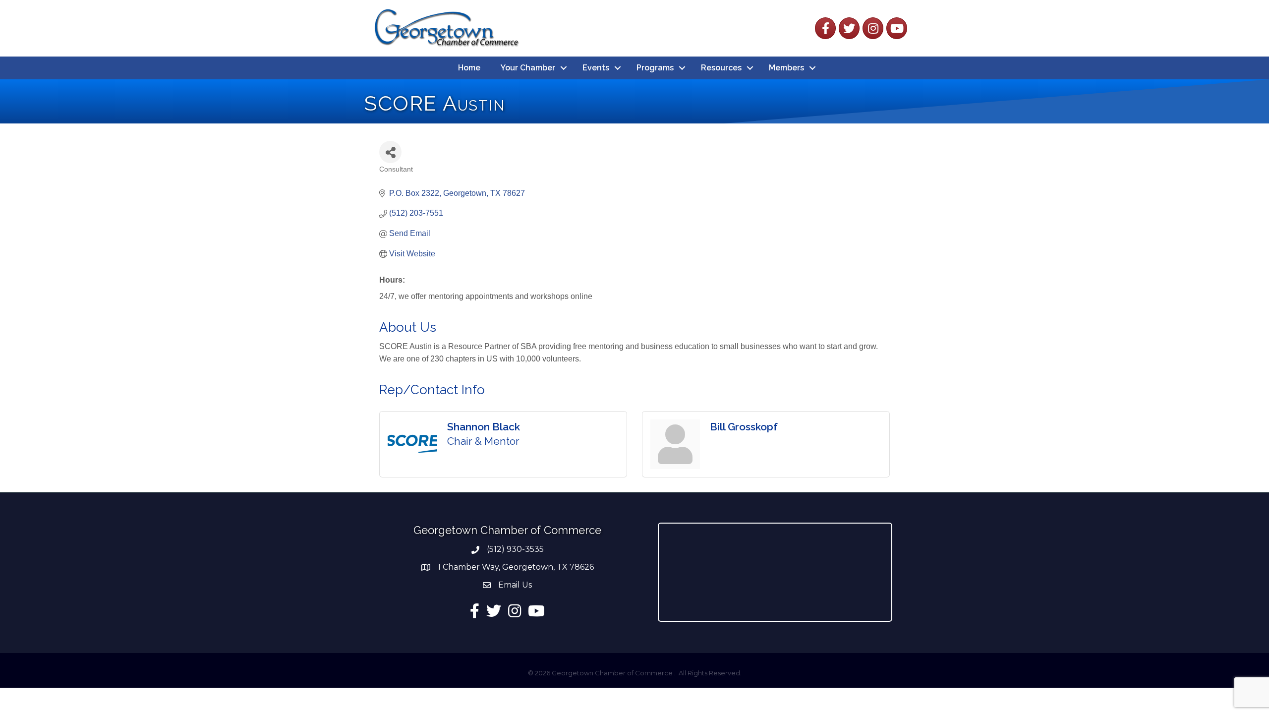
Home (469, 67)
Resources (721, 67)
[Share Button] (390, 152)
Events (595, 67)
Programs (655, 67)
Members (786, 67)
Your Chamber (528, 67)
